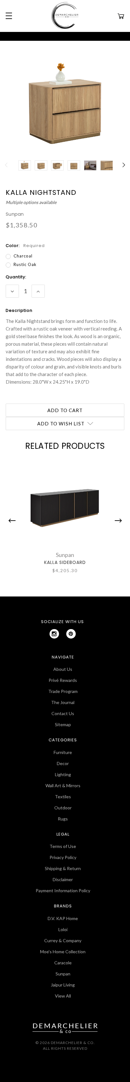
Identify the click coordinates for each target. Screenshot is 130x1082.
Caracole (63, 962)
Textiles (63, 796)
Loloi (63, 929)
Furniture (63, 752)
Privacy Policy (63, 857)
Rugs (63, 818)
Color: (25, 246)
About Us (62, 669)
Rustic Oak (25, 264)
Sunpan (63, 973)
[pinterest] (71, 634)
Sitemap (63, 724)
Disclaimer (63, 879)
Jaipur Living (63, 984)
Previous (6, 168)
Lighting (63, 774)
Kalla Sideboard (65, 562)
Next (123, 168)
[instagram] (54, 634)
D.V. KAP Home (63, 918)
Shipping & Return (63, 868)
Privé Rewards (63, 680)
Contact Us (62, 713)
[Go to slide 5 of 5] (13, 520)
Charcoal (23, 255)
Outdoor (63, 807)
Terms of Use (63, 846)
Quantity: (16, 277)
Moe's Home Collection (63, 951)
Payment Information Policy (63, 890)
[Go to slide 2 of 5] (116, 520)
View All (63, 996)
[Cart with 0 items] (120, 15)
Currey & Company (62, 940)
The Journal (62, 702)
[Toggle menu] (8, 16)
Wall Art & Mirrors (62, 785)
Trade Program (63, 691)
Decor (63, 763)
